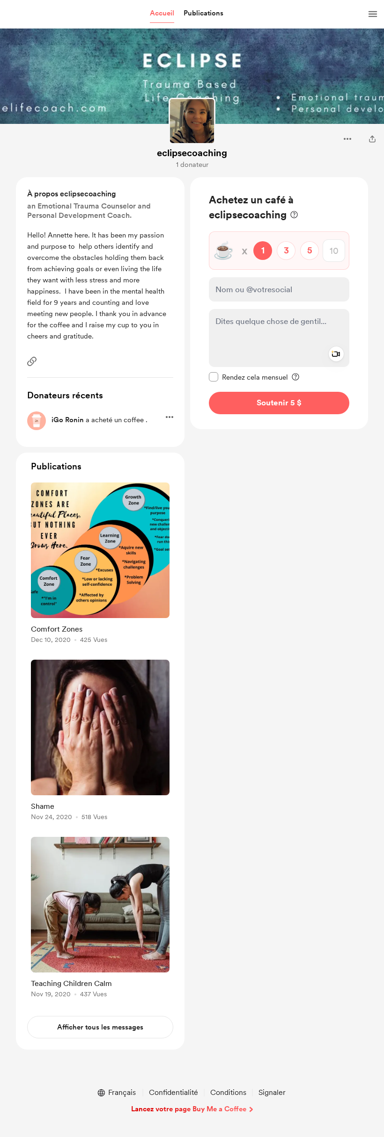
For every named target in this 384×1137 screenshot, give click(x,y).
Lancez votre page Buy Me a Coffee (188, 1109)
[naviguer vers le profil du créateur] (192, 121)
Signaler (272, 1092)
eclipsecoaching (192, 152)
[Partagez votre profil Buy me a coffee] (372, 138)
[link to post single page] (100, 564)
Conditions (228, 1092)
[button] (162, 13)
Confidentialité (173, 1092)
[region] (279, 303)
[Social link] (32, 361)
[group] (100, 564)
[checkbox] (248, 377)
